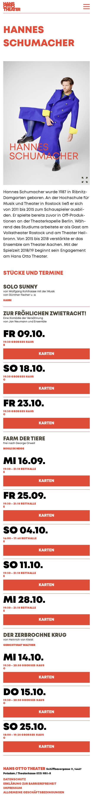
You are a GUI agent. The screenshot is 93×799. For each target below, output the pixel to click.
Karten (46, 354)
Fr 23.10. (23, 403)
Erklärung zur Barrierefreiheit (29, 783)
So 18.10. (24, 369)
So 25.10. (24, 727)
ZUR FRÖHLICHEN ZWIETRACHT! (44, 313)
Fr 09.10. (24, 334)
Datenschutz (14, 779)
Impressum (12, 788)
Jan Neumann (18, 321)
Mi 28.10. (24, 600)
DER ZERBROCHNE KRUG (34, 635)
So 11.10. (23, 565)
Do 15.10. (24, 692)
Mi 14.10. (23, 658)
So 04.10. (25, 531)
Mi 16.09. (24, 461)
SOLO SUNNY (20, 287)
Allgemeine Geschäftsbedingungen (33, 792)
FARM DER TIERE (24, 438)
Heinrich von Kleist (21, 640)
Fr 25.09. (24, 496)
